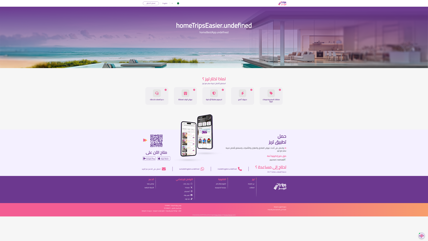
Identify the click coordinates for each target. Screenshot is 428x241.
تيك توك (187, 199)
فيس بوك (187, 195)
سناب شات (186, 183)
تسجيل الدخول (150, 3)
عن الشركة (251, 183)
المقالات (252, 187)
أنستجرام (187, 191)
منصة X (187, 187)
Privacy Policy (217, 215)
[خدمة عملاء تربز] (422, 236)
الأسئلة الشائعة (149, 187)
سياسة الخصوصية (220, 187)
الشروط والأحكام (221, 183)
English (165, 3)
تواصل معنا (150, 183)
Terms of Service (228, 215)
